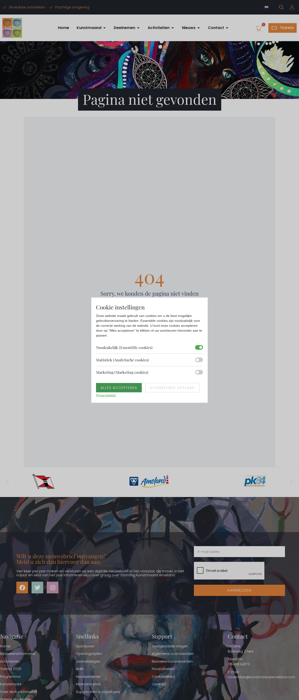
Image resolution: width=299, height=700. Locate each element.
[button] (8, 482)
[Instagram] (52, 587)
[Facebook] (22, 587)
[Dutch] (267, 7)
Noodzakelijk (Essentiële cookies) (124, 347)
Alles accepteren (119, 387)
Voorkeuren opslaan (172, 387)
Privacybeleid (106, 395)
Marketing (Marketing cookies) (122, 372)
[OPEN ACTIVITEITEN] (172, 28)
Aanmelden (239, 590)
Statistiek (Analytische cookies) (122, 359)
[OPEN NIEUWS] (198, 28)
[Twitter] (37, 587)
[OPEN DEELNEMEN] (138, 28)
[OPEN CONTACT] (227, 28)
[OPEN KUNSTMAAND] (104, 28)
